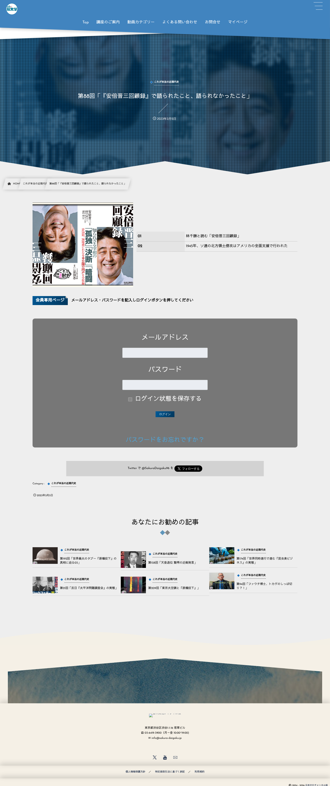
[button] (318, 6)
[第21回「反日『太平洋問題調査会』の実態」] (45, 585)
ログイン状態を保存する (168, 399)
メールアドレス (165, 337)
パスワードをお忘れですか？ (165, 440)
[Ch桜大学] (12, 9)
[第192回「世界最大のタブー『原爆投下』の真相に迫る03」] (45, 555)
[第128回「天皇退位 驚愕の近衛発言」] (133, 559)
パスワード (165, 370)
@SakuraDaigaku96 (155, 468)
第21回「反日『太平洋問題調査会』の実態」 (89, 588)
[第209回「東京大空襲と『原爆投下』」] (133, 585)
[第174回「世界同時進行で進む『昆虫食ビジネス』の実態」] (221, 555)
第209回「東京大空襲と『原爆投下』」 (174, 588)
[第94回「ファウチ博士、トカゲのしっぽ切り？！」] (221, 581)
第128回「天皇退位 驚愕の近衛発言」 (172, 563)
